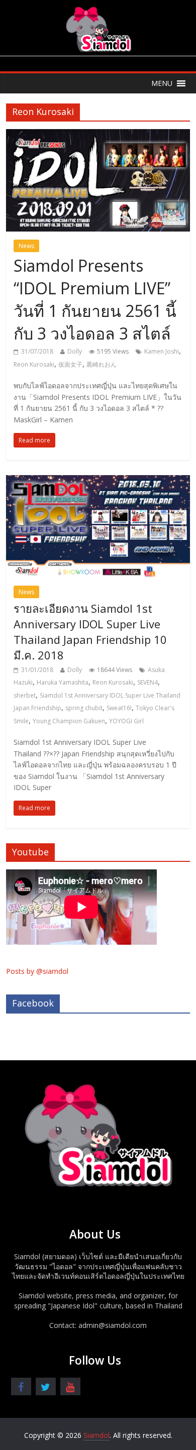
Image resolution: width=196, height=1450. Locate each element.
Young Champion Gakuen (69, 721)
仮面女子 (70, 364)
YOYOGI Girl (126, 721)
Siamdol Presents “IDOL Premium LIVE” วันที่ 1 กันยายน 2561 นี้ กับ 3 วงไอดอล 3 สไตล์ (95, 299)
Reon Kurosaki (34, 364)
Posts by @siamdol (37, 971)
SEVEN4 (147, 682)
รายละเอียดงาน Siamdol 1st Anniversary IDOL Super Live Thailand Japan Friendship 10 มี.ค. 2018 (90, 631)
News (26, 246)
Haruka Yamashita (62, 682)
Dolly (74, 351)
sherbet (25, 695)
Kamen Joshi (161, 351)
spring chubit (84, 708)
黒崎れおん (101, 364)
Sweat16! (119, 708)
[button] (161, 83)
